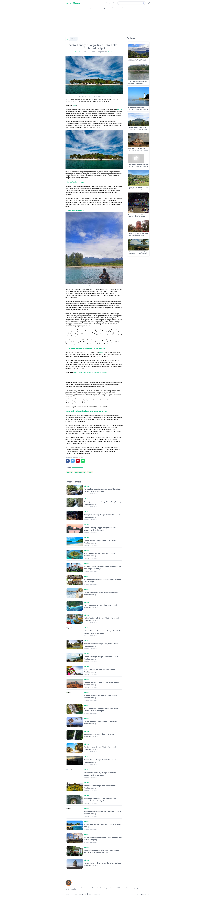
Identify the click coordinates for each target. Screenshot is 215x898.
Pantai (69, 472)
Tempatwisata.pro (144, 894)
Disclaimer (74, 894)
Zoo (128, 8)
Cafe (72, 8)
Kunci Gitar (97, 894)
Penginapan (105, 8)
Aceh (90, 472)
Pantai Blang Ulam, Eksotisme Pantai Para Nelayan (90, 373)
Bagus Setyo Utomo (77, 52)
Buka (74, 105)
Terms (90, 894)
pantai (119, 109)
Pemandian (96, 8)
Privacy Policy (83, 894)
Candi (77, 8)
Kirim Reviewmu (113, 52)
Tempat (102, 352)
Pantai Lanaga (80, 472)
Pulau (112, 8)
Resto (117, 8)
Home (67, 8)
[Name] (143, 3)
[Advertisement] (107, 22)
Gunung (89, 8)
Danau (83, 8)
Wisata (123, 8)
